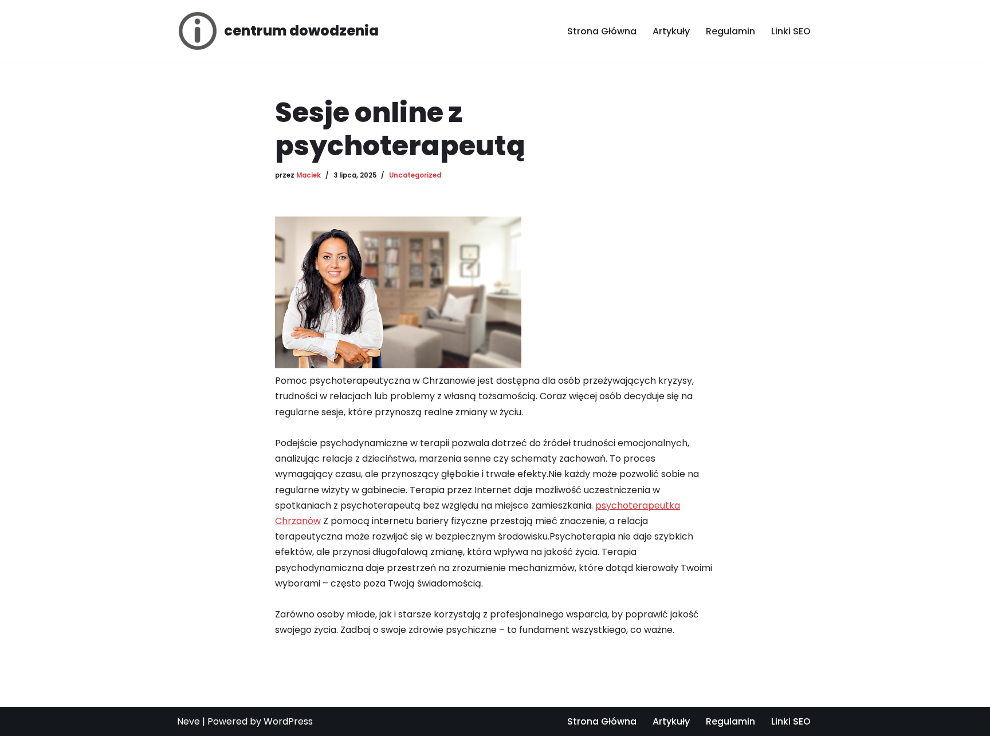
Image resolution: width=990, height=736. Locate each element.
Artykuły (671, 31)
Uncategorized (415, 175)
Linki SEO (791, 31)
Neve (188, 721)
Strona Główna (602, 31)
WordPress (288, 721)
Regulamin (730, 31)
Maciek (308, 175)
